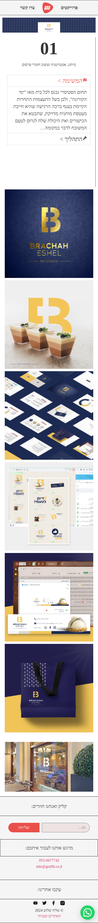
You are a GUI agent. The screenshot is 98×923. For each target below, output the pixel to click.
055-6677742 (49, 860)
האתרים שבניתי (49, 916)
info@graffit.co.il (49, 866)
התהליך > (71, 139)
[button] (48, 81)
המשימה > (70, 81)
